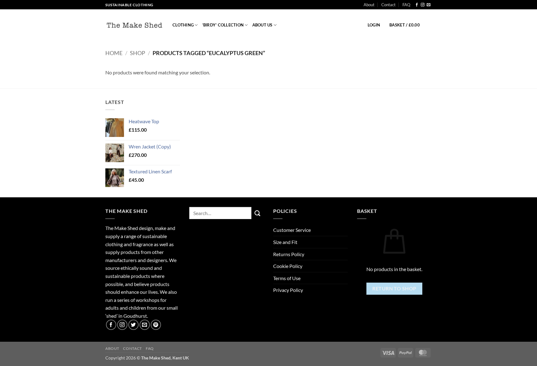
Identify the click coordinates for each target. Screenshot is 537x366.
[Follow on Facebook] (417, 5)
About (369, 4)
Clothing (183, 24)
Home (113, 52)
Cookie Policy (287, 266)
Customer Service (292, 230)
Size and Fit (285, 242)
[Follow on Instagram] (423, 5)
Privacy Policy (288, 290)
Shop (137, 52)
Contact (388, 4)
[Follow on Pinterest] (156, 325)
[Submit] (257, 213)
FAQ (406, 4)
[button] (374, 25)
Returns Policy (288, 254)
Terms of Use (287, 278)
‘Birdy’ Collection (223, 24)
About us (262, 24)
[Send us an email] (428, 5)
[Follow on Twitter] (133, 325)
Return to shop (394, 288)
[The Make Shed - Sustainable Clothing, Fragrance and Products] (134, 25)
